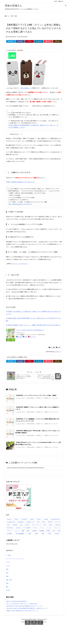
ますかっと (58, 351)
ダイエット (57, 527)
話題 (43, 533)
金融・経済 (9, 579)
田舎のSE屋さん (25, 88)
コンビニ (49, 527)
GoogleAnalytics (55, 519)
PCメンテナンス (36, 525)
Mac (21, 525)
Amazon (20, 336)
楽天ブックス (33, 336)
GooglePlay (21, 522)
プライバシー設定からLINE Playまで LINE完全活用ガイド (30, 330)
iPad (38, 522)
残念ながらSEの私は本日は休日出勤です (16, 601)
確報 (36, 533)
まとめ (8, 562)
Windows (57, 525)
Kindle (25, 336)
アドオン (35, 527)
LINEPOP (15, 525)
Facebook (24, 519)
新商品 (48, 530)
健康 (23, 530)
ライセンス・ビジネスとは (19, 263)
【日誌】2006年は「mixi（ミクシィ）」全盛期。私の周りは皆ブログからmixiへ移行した (34, 325)
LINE (59, 347)
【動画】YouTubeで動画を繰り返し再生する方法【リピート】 (22, 610)
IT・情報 (15, 16)
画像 (30, 533)
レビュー (17, 530)
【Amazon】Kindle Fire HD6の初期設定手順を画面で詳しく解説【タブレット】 (27, 608)
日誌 (59, 530)
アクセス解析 (26, 527)
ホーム (7, 16)
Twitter (51, 525)
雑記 (7, 586)
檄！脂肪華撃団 (20, 533)
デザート (9, 530)
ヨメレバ (23, 332)
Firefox (39, 519)
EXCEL (16, 519)
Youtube (18, 527)
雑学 (7, 583)
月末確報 (9, 533)
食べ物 (8, 590)
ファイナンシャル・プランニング (14, 558)
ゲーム (42, 527)
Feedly (32, 519)
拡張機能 (41, 530)
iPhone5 (50, 522)
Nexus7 (27, 525)
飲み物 (57, 533)
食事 (50, 533)
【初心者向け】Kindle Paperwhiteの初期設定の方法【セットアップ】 (24, 606)
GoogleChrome (11, 522)
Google (46, 519)
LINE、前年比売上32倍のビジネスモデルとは (20, 182)
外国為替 (34, 530)
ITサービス (58, 522)
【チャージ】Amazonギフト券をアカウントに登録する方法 (21, 603)
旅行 (54, 530)
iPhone (44, 522)
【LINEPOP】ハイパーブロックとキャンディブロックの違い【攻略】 (36, 395)
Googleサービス (30, 522)
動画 (28, 530)
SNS (45, 525)
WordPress (10, 527)
